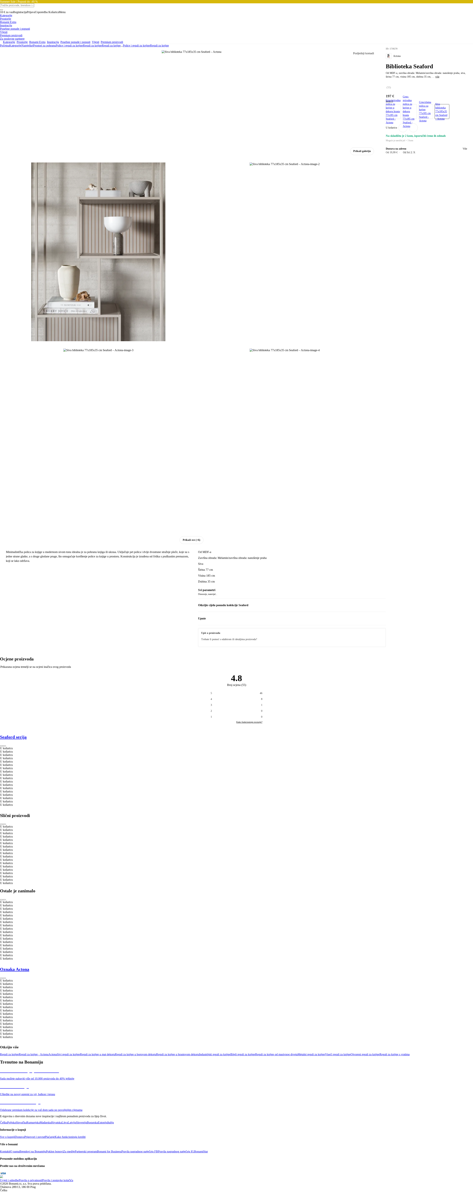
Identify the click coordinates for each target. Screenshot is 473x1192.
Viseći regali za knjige (338, 1054)
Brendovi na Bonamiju (32, 1151)
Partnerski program (86, 1151)
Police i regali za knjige (69, 45)
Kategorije (15, 45)
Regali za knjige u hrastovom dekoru (177, 1054)
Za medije (69, 1151)
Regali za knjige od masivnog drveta (276, 1054)
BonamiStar (201, 1151)
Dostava (19, 1136)
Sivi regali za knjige (68, 1054)
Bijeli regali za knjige (242, 1054)
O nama (14, 1151)
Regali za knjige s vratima (395, 1054)
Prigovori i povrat (34, 1136)
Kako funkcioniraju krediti (70, 1136)
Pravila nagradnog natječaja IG (176, 1151)
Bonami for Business (109, 1151)
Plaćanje (50, 1136)
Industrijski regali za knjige (214, 1054)
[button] (413, 127)
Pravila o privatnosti (30, 1180)
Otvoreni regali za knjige (365, 1054)
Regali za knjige (111, 45)
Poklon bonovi (54, 1151)
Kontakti (5, 1151)
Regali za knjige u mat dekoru (97, 1054)
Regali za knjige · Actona (33, 1054)
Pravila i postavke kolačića (57, 1180)
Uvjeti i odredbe (9, 1180)
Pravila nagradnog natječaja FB (139, 1151)
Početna (4, 45)
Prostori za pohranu (44, 45)
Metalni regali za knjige (311, 1054)
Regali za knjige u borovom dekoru (135, 1054)
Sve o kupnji (7, 1136)
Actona (52, 1054)
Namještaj (27, 45)
